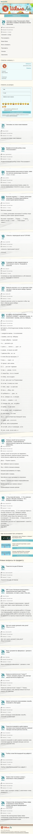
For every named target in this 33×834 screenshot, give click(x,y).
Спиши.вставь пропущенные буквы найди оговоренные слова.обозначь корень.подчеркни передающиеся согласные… (18, 804)
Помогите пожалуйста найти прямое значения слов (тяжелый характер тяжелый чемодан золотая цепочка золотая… (19, 728)
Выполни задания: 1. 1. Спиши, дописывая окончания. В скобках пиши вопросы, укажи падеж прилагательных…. (18, 198)
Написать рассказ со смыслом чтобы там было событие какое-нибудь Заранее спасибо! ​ (19, 289)
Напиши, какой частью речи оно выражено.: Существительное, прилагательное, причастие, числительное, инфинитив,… (18, 442)
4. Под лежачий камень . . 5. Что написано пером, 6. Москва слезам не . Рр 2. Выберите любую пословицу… (18, 498)
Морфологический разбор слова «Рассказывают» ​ (16, 148)
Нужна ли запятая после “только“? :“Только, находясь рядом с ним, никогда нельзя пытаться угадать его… (18, 675)
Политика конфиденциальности (8, 832)
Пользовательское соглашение (22, 832)
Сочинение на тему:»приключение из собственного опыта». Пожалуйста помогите (17, 264)
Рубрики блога (16, 15)
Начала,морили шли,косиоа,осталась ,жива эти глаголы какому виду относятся (19, 173)
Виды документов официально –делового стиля (19, 651)
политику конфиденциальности (11, 115)
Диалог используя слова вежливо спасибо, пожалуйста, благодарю (19, 702)
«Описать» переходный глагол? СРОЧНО (18, 235)
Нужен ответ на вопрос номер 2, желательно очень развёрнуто (15, 777)
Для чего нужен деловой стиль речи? (17, 626)
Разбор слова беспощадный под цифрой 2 (18, 753)
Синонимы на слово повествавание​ (16, 124)
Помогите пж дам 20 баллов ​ (14, 566)
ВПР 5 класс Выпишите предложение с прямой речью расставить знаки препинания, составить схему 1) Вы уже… (18, 591)
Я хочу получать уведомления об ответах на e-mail (11, 109)
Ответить (28, 68)
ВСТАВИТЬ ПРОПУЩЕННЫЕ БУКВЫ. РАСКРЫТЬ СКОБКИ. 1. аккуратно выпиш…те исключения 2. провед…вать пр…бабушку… (19, 316)
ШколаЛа (4, 2)
